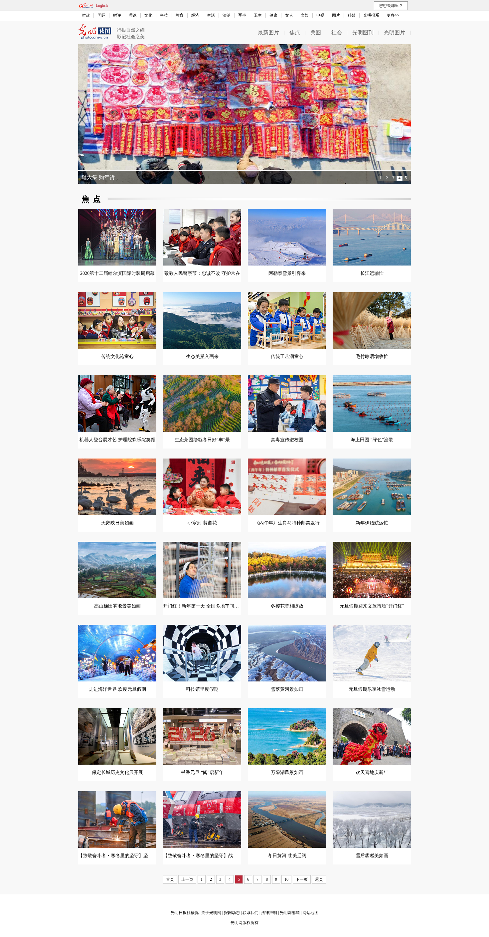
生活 (211, 15)
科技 (164, 15)
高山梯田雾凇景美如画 (117, 606)
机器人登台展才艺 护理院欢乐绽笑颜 (117, 439)
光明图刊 (363, 32)
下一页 (302, 879)
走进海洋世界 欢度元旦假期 (117, 689)
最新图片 (268, 32)
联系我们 (250, 912)
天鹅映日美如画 (117, 522)
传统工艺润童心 (287, 356)
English (102, 5)
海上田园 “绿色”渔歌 (372, 439)
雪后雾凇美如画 (372, 855)
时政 (86, 15)
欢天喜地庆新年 (372, 772)
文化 (148, 15)
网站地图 (310, 912)
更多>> (393, 15)
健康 (273, 15)
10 (286, 879)
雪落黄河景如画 (287, 689)
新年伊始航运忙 (372, 522)
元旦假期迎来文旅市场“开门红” (372, 606)
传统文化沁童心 (117, 356)
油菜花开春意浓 (100, 177)
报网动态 (232, 912)
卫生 (258, 15)
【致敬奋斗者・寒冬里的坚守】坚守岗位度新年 (127, 855)
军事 (242, 15)
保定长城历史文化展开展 (117, 772)
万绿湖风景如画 (287, 772)
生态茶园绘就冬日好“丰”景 (202, 439)
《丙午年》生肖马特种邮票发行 (287, 522)
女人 (289, 15)
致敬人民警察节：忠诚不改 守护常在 (202, 273)
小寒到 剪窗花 (202, 522)
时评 (117, 15)
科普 (352, 15)
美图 (315, 32)
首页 (170, 879)
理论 (133, 15)
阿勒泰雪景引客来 (287, 273)
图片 (336, 15)
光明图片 (394, 32)
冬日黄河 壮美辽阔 (287, 855)
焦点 (294, 32)
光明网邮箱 (290, 912)
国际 (101, 15)
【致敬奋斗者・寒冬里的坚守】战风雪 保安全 (210, 855)
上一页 (187, 879)
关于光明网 (211, 912)
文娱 (305, 15)
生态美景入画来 (202, 356)
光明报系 (371, 15)
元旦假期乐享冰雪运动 (372, 689)
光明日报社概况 (185, 912)
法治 (227, 15)
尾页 (319, 879)
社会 (336, 32)
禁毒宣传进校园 (287, 439)
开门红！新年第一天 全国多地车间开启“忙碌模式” (214, 606)
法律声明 (269, 912)
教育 (180, 15)
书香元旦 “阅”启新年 (202, 772)
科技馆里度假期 (202, 689)
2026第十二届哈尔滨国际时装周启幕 (117, 273)
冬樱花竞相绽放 (287, 606)
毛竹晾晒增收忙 (372, 356)
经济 (195, 15)
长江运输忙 (372, 273)
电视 (320, 15)
